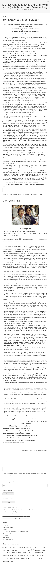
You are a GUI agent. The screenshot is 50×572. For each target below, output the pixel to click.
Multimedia (4, 529)
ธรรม (24, 550)
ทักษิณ (20, 550)
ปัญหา (24, 552)
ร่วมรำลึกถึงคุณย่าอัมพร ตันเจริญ (9, 512)
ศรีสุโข (26, 555)
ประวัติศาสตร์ (19, 552)
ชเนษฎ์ (8, 550)
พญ (36, 194)
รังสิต (11, 194)
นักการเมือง (28, 550)
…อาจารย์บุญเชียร (11, 200)
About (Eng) (5, 525)
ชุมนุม (3, 550)
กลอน (8, 473)
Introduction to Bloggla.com (8, 527)
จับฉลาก (35, 547)
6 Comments (17, 21)
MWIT (6, 547)
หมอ (43, 194)
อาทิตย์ (7, 195)
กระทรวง (10, 547)
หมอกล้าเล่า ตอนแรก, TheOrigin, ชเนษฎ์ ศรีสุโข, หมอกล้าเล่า (15, 518)
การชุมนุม (21, 547)
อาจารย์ (3, 195)
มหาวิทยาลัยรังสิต (39, 552)
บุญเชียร (27, 194)
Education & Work (6, 535)
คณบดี (23, 194)
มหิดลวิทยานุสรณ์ (5, 555)
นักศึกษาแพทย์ (35, 550)
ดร (25, 194)
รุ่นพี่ (15, 555)
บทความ (8, 194)
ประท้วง (8, 552)
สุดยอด (41, 194)
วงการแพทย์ (15, 194)
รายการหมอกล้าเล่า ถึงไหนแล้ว (9, 514)
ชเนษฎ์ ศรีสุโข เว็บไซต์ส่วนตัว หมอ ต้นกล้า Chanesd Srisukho (15, 531)
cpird (3, 547)
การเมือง (26, 547)
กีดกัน (31, 547)
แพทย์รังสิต (5, 561)
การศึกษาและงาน (6, 537)
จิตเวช (44, 547)
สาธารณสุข (32, 555)
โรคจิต (11, 561)
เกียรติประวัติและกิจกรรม (7, 539)
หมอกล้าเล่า (42, 555)
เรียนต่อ (17, 558)
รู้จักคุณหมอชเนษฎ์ (6, 533)
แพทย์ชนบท (34, 558)
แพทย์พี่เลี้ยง (40, 558)
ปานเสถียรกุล (32, 194)
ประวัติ (13, 552)
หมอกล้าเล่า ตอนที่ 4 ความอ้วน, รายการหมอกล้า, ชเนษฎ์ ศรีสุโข (16, 516)
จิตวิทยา (40, 547)
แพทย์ (10, 195)
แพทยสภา (23, 558)
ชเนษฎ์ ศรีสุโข (14, 550)
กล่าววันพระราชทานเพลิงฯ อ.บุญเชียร (20, 19)
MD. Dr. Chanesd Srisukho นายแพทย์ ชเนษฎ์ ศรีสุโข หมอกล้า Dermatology (25, 5)
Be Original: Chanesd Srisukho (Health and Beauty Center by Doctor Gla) (18, 510)
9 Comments (17, 203)
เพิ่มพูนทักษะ (12, 558)
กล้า (16, 547)
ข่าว (10, 473)
